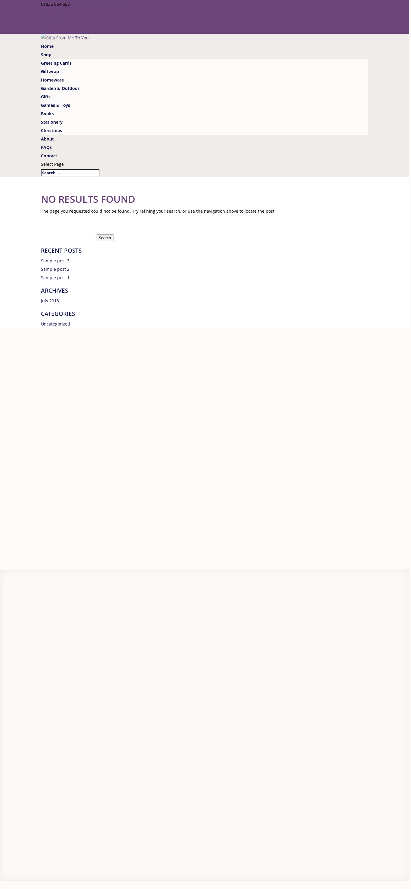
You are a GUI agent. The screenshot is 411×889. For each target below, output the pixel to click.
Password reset (15, 658)
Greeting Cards (56, 63)
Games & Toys (55, 105)
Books (47, 113)
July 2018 (50, 301)
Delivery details (15, 610)
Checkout (50, 21)
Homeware (52, 80)
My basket (10, 666)
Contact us (10, 626)
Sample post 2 (55, 269)
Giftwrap (50, 71)
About (47, 139)
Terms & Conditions (45, 829)
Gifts (46, 97)
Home (47, 46)
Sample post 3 (55, 261)
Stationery (52, 122)
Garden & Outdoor (60, 88)
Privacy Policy (12, 829)
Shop (46, 54)
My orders (10, 675)
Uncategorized (55, 324)
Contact (49, 156)
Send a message (37, 723)
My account (52, 12)
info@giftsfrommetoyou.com (42, 714)
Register (8, 649)
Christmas (51, 130)
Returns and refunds (21, 618)
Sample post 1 (55, 277)
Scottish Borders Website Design (109, 829)
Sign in (27, 649)
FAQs (46, 147)
